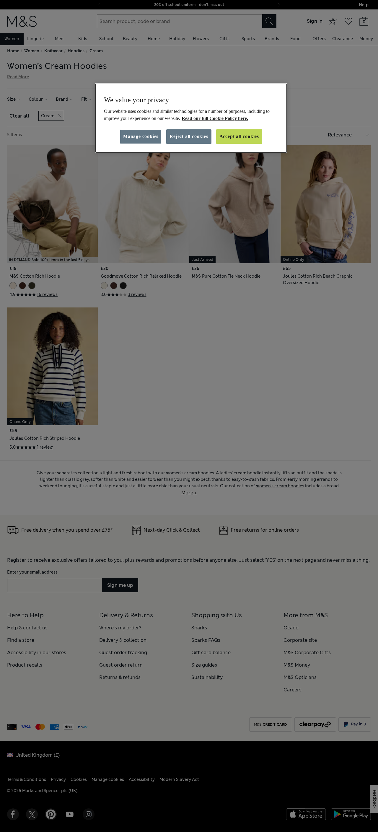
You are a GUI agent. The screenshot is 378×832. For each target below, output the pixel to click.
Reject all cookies (189, 136)
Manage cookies (140, 136)
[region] (191, 118)
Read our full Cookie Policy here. (215, 118)
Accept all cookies (239, 136)
